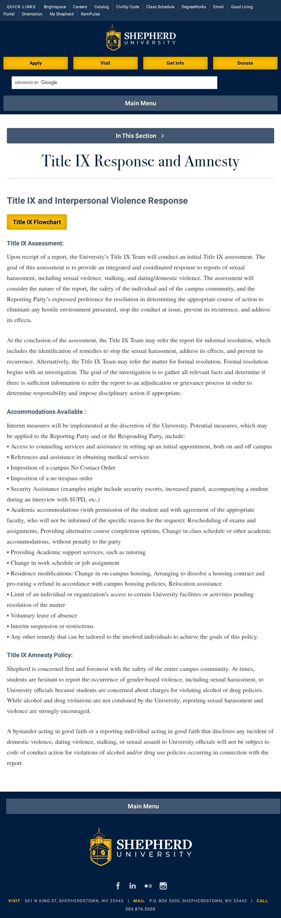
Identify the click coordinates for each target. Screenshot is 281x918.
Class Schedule (160, 6)
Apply (35, 63)
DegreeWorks (194, 6)
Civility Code (127, 6)
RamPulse (90, 14)
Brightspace (55, 6)
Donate (245, 63)
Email (218, 6)
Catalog (101, 6)
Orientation (32, 14)
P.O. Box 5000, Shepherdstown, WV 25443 (198, 900)
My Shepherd (62, 14)
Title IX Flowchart (37, 222)
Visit (105, 63)
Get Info (175, 63)
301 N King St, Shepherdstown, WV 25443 (74, 900)
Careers (80, 6)
